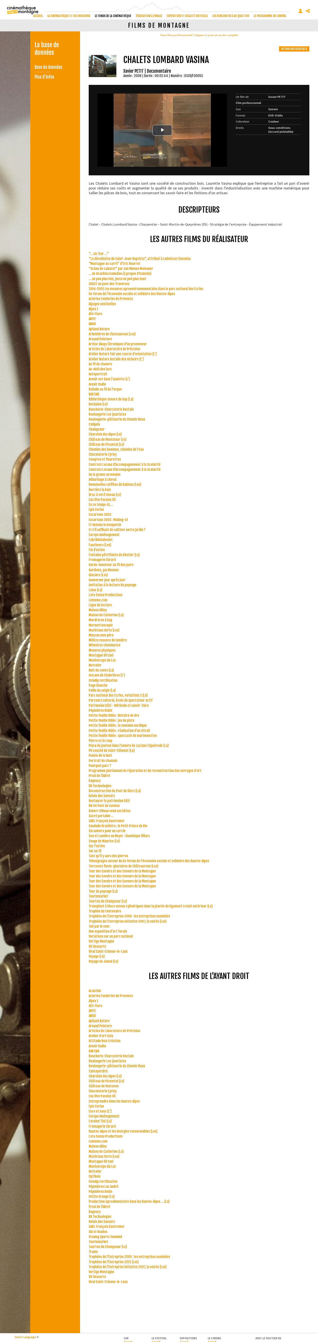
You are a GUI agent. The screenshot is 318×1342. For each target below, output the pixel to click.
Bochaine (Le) (98, 404)
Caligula (94, 424)
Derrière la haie (100, 490)
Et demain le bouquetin (105, 525)
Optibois (95, 1176)
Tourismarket (98, 896)
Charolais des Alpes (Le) (105, 434)
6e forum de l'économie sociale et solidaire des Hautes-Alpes (132, 294)
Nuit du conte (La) (101, 670)
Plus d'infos (44, 77)
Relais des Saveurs (102, 796)
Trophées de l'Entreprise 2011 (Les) (114, 1262)
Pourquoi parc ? (100, 766)
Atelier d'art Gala (101, 1036)
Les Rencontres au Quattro (230, 16)
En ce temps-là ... (101, 504)
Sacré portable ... (101, 816)
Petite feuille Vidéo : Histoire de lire (114, 715)
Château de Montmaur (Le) (107, 439)
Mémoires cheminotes (104, 645)
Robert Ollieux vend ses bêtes (109, 811)
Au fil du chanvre (100, 364)
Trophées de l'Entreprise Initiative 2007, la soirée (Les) (128, 921)
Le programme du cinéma (270, 16)
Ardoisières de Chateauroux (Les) (112, 334)
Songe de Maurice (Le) (104, 841)
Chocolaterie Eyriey (103, 454)
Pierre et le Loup (100, 740)
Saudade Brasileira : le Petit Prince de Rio (118, 826)
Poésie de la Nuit (100, 755)
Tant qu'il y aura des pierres (108, 856)
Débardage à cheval (102, 479)
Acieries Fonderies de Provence (111, 299)
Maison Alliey (98, 610)
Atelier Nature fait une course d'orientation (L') (123, 354)
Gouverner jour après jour (107, 580)
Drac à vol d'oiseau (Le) (105, 495)
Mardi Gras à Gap (100, 620)
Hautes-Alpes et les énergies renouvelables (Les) (123, 1131)
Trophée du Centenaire (105, 911)
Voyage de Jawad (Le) (103, 961)
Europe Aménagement (104, 535)
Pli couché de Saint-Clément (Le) (112, 750)
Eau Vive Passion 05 (102, 499)
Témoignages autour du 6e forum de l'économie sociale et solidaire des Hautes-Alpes (149, 861)
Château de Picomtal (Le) (106, 444)
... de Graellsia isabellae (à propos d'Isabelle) (120, 273)
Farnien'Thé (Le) (100, 1121)
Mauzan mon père (101, 635)
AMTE (92, 319)
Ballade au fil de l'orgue (105, 389)
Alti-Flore (95, 314)
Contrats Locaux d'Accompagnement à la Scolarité (125, 464)
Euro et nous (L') (100, 1111)
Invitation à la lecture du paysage (112, 585)
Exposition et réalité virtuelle (187, 16)
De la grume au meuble (104, 474)
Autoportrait (98, 374)
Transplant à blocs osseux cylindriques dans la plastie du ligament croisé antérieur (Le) (151, 906)
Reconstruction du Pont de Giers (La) (115, 791)
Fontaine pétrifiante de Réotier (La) (114, 555)
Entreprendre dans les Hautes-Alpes (114, 1101)
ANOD (92, 324)
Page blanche (98, 685)
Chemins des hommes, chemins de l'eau (116, 449)
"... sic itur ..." (99, 254)
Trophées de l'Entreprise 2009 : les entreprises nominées (129, 916)
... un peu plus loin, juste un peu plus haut (117, 279)
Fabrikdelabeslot (101, 540)
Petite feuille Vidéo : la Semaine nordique (118, 725)
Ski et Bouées (98, 1232)
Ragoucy (95, 780)
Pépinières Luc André (103, 1186)
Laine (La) (95, 590)
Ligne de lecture (100, 605)
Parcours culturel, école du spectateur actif (121, 700)
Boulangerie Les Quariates (107, 414)
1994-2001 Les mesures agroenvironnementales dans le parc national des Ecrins (146, 289)
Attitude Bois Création (104, 1041)
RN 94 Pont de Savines (104, 806)
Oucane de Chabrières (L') (107, 675)
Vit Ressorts (97, 946)
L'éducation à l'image (149, 16)
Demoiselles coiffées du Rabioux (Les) (115, 484)
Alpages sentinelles (102, 304)
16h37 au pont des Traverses (109, 284)
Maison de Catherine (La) (106, 615)
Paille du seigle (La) (102, 690)
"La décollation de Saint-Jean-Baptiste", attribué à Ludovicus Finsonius (140, 259)
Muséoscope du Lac (102, 660)
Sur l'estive (97, 846)
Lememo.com (98, 600)
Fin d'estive (97, 550)
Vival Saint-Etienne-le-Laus (108, 951)
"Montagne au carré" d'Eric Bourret (114, 264)
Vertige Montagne (101, 941)
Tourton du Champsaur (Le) (108, 901)
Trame (93, 1252)
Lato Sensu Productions (105, 595)
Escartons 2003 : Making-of (108, 520)
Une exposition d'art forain (108, 931)
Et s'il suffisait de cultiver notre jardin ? (117, 530)
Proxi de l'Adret (99, 776)
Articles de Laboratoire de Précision (114, 349)
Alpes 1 (93, 309)
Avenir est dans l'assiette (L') (109, 379)
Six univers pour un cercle (107, 831)
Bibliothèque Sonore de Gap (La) (111, 399)
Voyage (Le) (97, 956)
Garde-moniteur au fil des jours (111, 565)
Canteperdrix (98, 1071)
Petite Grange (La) (102, 1196)
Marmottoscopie (101, 625)
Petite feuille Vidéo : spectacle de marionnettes (123, 735)
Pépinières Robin (100, 710)
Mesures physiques (102, 650)
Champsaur (97, 429)
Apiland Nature (99, 329)
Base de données (48, 67)
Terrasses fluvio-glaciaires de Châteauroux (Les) (123, 866)
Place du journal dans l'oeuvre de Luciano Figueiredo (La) (129, 745)
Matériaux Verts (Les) (104, 630)
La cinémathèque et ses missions (68, 16)
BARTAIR (94, 394)
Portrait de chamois (103, 761)
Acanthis (95, 991)
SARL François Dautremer (107, 821)
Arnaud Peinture (100, 339)
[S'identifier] (300, 11)
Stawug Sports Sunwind (105, 1237)
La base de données (47, 48)
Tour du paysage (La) (103, 891)
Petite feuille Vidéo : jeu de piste (111, 720)
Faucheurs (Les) (100, 545)
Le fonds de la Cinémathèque (113, 16)
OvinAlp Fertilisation (103, 680)
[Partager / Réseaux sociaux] (308, 11)
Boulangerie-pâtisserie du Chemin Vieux (117, 419)
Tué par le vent (99, 926)
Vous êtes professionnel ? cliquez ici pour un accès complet (199, 35)
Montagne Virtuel (101, 655)
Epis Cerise (96, 509)
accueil (38, 16)
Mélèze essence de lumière (108, 640)
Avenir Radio (97, 384)
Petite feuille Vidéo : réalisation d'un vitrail (119, 730)
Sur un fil (95, 851)
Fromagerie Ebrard (102, 560)
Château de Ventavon (104, 1086)
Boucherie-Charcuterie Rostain (111, 409)
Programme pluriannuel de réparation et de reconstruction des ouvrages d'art (145, 771)
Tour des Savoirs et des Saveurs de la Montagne (122, 871)
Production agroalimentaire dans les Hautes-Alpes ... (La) (129, 1201)
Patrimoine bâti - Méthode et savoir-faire (119, 705)
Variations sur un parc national (111, 936)
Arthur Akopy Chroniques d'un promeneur (118, 344)
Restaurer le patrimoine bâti (109, 801)
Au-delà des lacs (100, 369)
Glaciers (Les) (98, 575)
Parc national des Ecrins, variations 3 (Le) (118, 695)
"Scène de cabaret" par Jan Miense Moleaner (121, 268)
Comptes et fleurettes (105, 459)
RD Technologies (100, 786)
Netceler (95, 665)
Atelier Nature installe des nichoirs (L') (116, 359)
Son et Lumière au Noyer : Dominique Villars (119, 836)
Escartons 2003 (100, 514)
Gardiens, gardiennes (104, 570)
